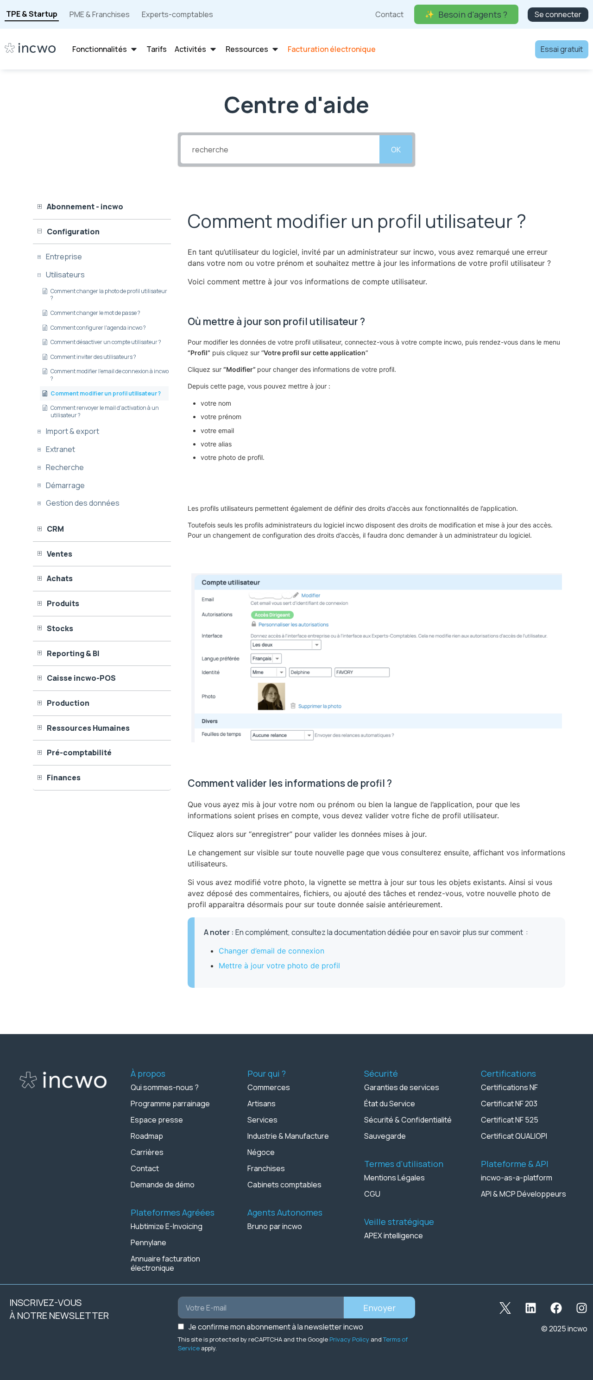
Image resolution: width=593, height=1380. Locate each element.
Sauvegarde (385, 1136)
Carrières (147, 1152)
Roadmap (147, 1136)
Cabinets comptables (284, 1184)
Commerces (268, 1087)
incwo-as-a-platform (516, 1178)
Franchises (266, 1168)
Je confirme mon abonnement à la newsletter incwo (276, 1327)
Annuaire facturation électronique (165, 1263)
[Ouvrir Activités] (213, 49)
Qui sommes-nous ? (165, 1087)
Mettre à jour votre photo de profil (279, 965)
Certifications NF (509, 1087)
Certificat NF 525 (509, 1120)
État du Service (389, 1103)
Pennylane (148, 1242)
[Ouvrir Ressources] (275, 49)
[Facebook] (556, 1307)
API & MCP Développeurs (523, 1194)
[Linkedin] (530, 1307)
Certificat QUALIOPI (514, 1136)
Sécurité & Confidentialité (408, 1120)
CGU (372, 1194)
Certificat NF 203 (509, 1103)
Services (262, 1120)
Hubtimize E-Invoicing (166, 1226)
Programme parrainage (170, 1103)
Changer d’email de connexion (271, 950)
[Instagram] (581, 1307)
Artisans (261, 1103)
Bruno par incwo (274, 1226)
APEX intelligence (393, 1235)
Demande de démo (163, 1184)
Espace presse (157, 1120)
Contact (145, 1168)
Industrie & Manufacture (288, 1136)
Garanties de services (401, 1087)
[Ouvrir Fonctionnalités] (134, 49)
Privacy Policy (349, 1339)
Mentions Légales (394, 1178)
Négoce (261, 1152)
